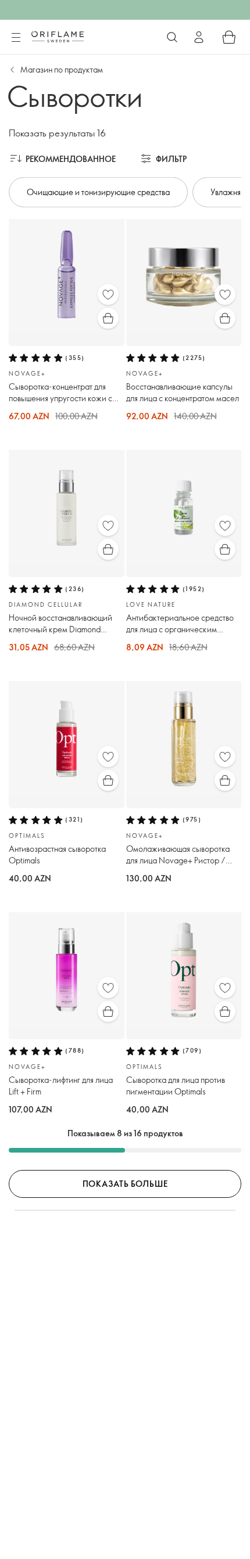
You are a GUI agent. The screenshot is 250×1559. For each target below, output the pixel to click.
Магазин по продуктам (61, 69)
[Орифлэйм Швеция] (57, 36)
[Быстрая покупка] (108, 318)
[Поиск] (172, 37)
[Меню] (16, 38)
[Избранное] (108, 294)
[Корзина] (229, 37)
